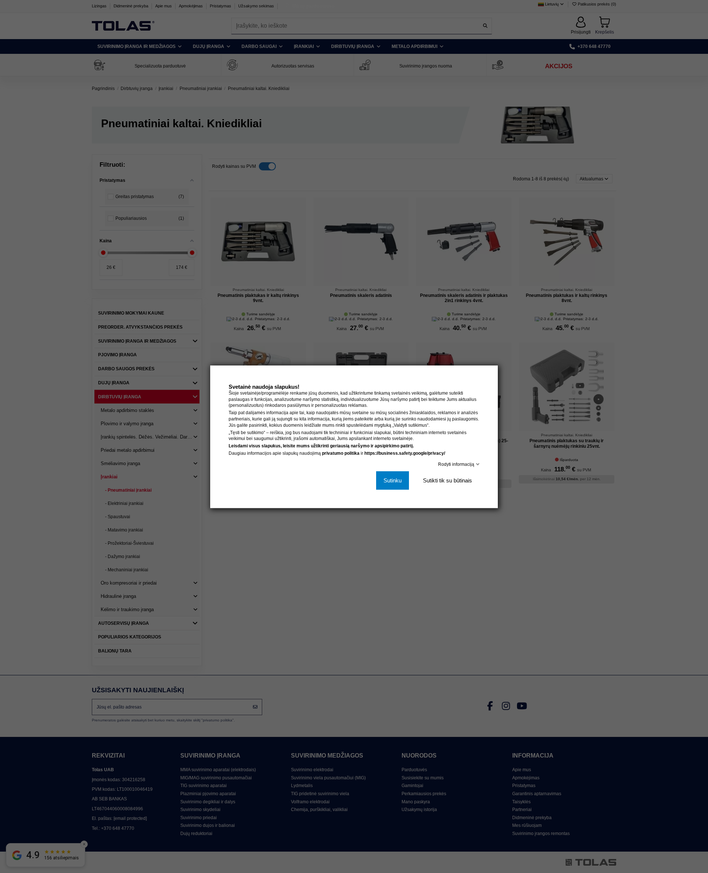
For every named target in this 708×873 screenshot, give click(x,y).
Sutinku (393, 480)
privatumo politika (341, 452)
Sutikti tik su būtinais (447, 480)
